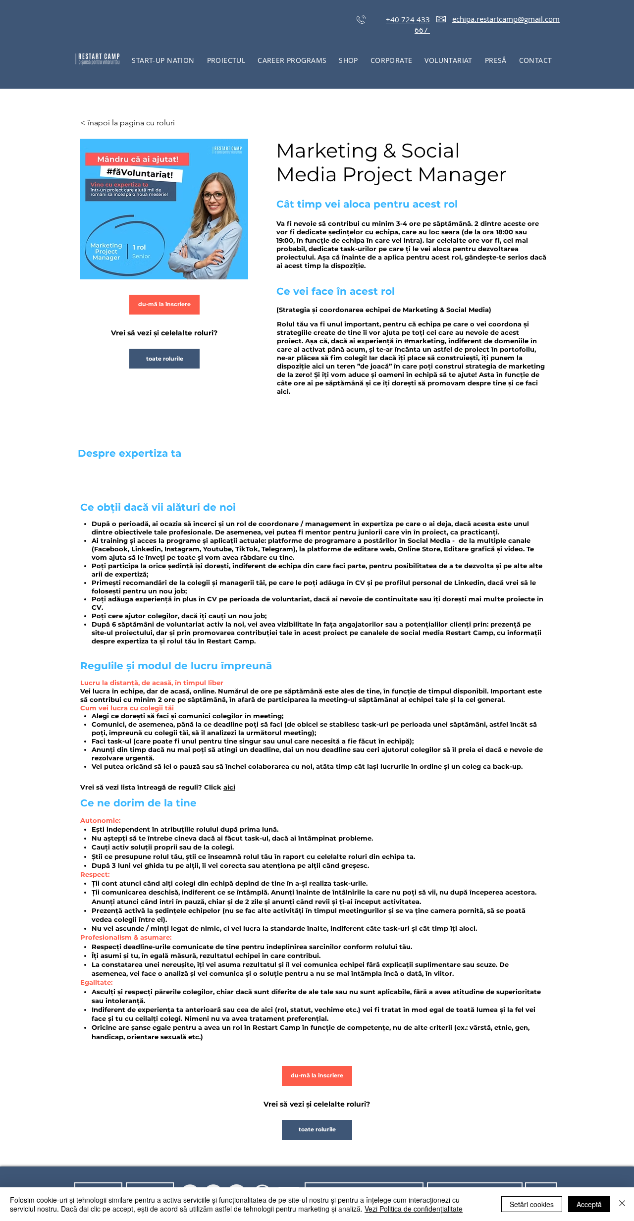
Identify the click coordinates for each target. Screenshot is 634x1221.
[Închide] (622, 1204)
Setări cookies (532, 1204)
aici (229, 787)
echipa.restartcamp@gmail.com (506, 19)
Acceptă (589, 1204)
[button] (226, 60)
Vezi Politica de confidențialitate (414, 1209)
